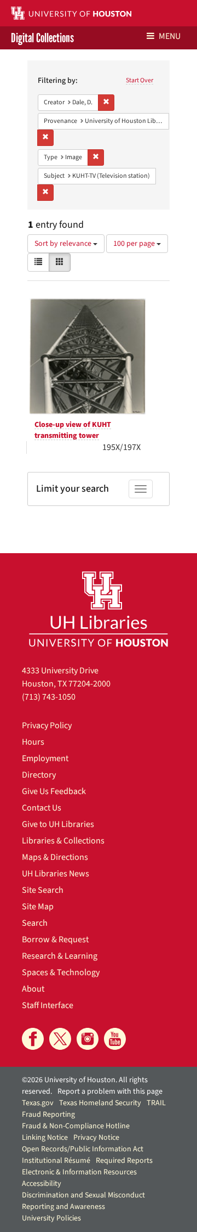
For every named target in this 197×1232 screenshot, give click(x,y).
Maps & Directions (55, 857)
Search (35, 923)
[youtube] (115, 1039)
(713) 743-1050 (49, 697)
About (33, 989)
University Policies (51, 1218)
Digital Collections (42, 38)
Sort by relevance (63, 243)
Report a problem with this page (110, 1091)
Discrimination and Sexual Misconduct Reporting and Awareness (83, 1201)
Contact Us (41, 808)
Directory (39, 775)
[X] (60, 1039)
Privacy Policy (47, 725)
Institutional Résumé (56, 1160)
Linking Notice (45, 1137)
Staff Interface (47, 1005)
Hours (33, 742)
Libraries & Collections (63, 841)
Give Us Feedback (54, 791)
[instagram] (88, 1039)
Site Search (42, 890)
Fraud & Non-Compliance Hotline (76, 1126)
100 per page (135, 243)
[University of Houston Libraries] (98, 609)
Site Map (38, 907)
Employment (45, 758)
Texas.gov (38, 1103)
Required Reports (124, 1160)
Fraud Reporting (48, 1114)
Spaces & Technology (61, 972)
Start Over (139, 80)
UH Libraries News (55, 874)
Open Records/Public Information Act (82, 1149)
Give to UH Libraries (58, 824)
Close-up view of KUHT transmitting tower (72, 430)
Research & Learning (59, 956)
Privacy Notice (96, 1137)
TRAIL (156, 1103)
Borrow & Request (55, 939)
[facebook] (33, 1039)
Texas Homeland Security (100, 1103)
